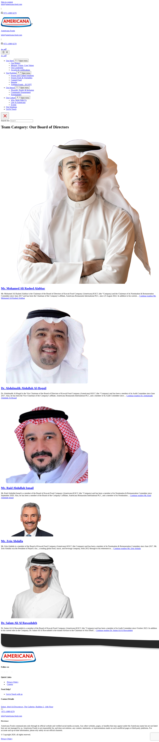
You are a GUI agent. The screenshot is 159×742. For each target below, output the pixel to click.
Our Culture (10, 98)
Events (13, 105)
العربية (3, 49)
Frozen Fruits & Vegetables (21, 78)
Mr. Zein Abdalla (12, 541)
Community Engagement (21, 92)
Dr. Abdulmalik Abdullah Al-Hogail (23, 388)
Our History (15, 63)
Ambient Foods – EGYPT (21, 84)
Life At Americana (18, 102)
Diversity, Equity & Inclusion (22, 90)
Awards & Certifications (20, 70)
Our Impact (10, 88)
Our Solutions (11, 107)
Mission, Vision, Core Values (22, 65)
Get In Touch (11, 109)
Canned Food (16, 80)
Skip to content (7, 2)
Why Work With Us (19, 100)
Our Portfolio (11, 73)
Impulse (14, 82)
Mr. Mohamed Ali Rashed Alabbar (23, 288)
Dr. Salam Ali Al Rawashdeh (19, 623)
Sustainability (16, 95)
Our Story (10, 61)
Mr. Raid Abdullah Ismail (17, 488)
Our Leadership (17, 68)
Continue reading (127, 548)
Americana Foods (8, 31)
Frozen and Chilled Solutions (22, 75)
